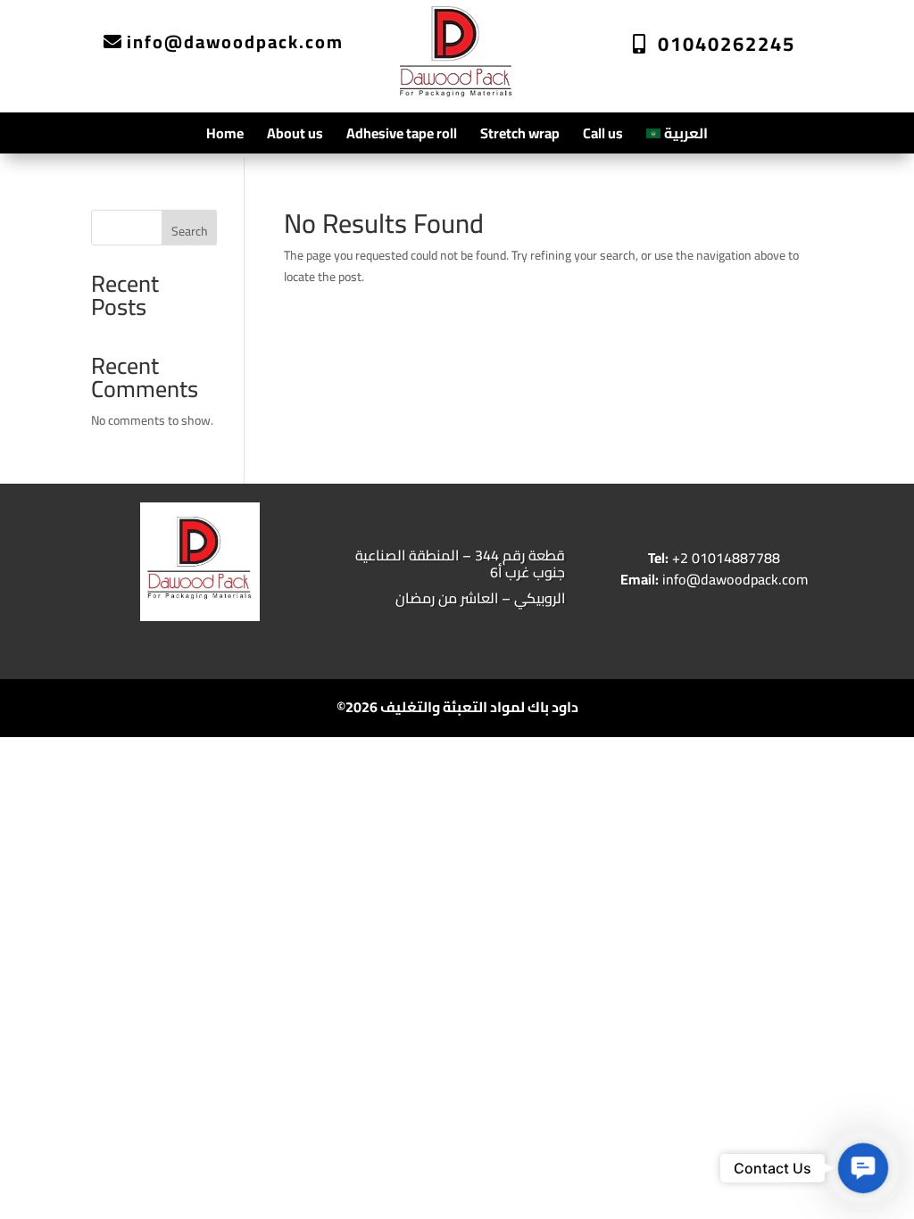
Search (189, 231)
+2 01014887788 (714, 557)
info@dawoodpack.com (235, 41)
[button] (863, 1168)
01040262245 (726, 43)
